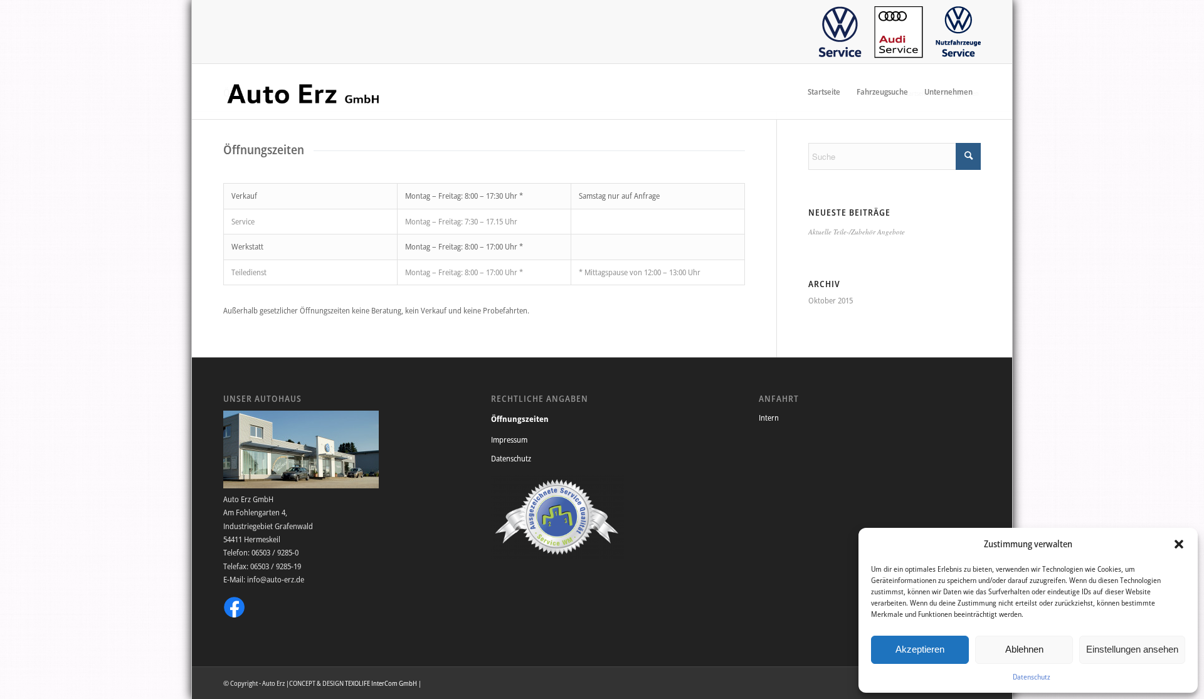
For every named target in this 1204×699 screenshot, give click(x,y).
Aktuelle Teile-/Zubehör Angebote (856, 231)
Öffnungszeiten (520, 418)
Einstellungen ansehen (1132, 649)
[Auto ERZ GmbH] (303, 91)
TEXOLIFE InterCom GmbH (381, 683)
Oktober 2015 (830, 300)
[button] (1179, 544)
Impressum (509, 439)
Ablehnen (1024, 649)
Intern (769, 417)
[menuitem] (840, 32)
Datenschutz (1031, 676)
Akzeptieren (919, 649)
